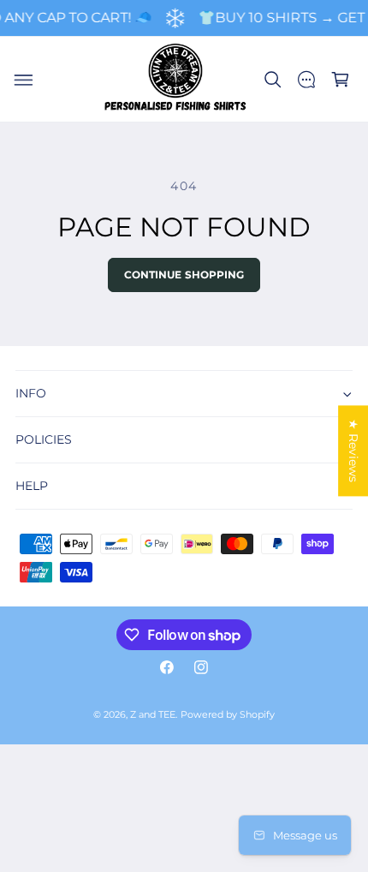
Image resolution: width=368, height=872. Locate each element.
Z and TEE (152, 714)
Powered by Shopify (228, 714)
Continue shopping (184, 275)
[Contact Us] (306, 80)
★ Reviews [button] (353, 450)
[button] (23, 80)
